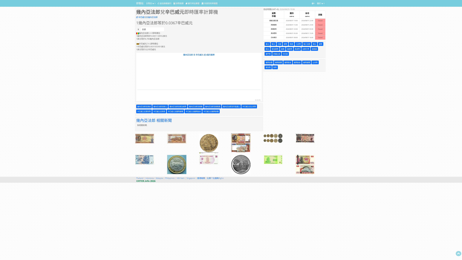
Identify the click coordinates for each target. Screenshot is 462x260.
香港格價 (201, 178)
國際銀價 (306, 62)
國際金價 (269, 62)
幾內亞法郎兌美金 (144, 106)
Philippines (170, 178)
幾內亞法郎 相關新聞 (154, 120)
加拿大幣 (305, 49)
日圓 (279, 44)
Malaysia (159, 178)
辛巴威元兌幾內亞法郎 (148, 17)
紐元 (267, 49)
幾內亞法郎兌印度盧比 (231, 106)
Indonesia (149, 178)
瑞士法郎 (306, 44)
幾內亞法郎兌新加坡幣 (178, 106)
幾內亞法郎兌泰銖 (195, 106)
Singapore (190, 178)
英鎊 (291, 44)
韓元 (314, 44)
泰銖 (282, 49)
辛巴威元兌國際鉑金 (193, 111)
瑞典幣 (289, 49)
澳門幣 (268, 54)
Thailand (139, 178)
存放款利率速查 (211, 3)
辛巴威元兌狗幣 (159, 111)
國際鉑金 (297, 62)
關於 (319, 3)
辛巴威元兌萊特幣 (144, 111)
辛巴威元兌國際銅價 (211, 111)
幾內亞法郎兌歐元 (160, 106)
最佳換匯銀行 (165, 3)
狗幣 (275, 67)
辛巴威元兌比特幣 (249, 106)
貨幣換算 (179, 3)
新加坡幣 (275, 49)
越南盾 (314, 49)
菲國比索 (276, 54)
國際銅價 (278, 62)
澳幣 (320, 44)
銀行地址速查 (193, 3)
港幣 (285, 44)
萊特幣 (268, 67)
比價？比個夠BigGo (215, 178)
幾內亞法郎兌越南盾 (212, 106)
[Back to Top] (458, 253)
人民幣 (298, 44)
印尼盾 (285, 54)
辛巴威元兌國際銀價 (175, 111)
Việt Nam (180, 178)
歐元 (273, 44)
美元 (267, 44)
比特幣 (315, 62)
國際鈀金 (287, 62)
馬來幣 (297, 49)
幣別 (150, 3)
